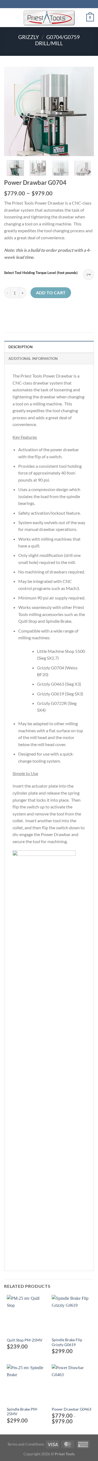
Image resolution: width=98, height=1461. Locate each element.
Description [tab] (20, 347)
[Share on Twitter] (14, 310)
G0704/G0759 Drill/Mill (57, 40)
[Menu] (7, 17)
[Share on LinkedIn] (27, 310)
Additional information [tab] (33, 358)
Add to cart (51, 292)
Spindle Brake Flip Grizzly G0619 (67, 1342)
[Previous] (13, 111)
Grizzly (28, 37)
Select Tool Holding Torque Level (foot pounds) (41, 273)
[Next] (85, 111)
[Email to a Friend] (21, 310)
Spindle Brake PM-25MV (22, 1411)
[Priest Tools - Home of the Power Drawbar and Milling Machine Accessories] (49, 18)
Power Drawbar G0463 (71, 1409)
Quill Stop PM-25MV (24, 1340)
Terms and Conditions (25, 1444)
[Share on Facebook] (7, 310)
